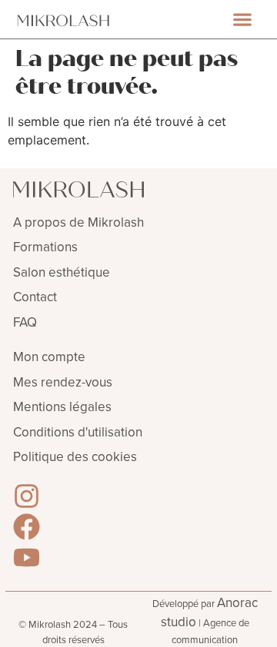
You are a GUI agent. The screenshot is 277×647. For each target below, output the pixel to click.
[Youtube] (26, 557)
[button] (243, 20)
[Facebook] (26, 526)
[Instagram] (26, 496)
